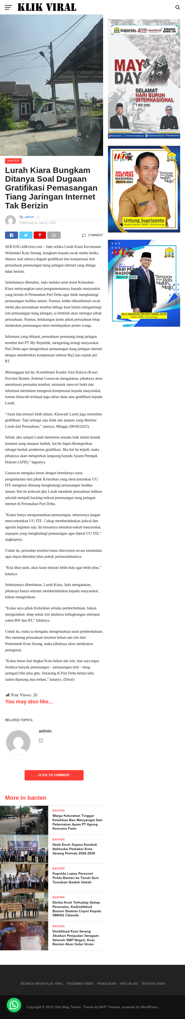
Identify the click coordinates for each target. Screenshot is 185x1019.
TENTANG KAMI (153, 984)
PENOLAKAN (106, 984)
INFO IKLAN (129, 984)
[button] (14, 1005)
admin (29, 217)
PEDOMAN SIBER (80, 984)
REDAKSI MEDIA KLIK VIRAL (41, 984)
